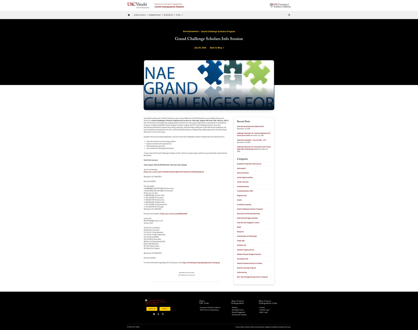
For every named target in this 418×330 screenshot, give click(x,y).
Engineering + (242, 195)
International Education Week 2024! (250, 126)
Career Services (243, 182)
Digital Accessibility (272, 327)
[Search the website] (289, 15)
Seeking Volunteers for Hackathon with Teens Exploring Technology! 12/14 (254, 148)
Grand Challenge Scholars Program (250, 209)
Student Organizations (245, 250)
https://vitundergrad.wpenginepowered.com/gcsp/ (201, 263)
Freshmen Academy (244, 204)
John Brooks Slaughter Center (248, 223)
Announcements (243, 173)
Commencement (243, 186)
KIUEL (239, 227)
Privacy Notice (240, 327)
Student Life (241, 245)
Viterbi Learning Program (246, 268)
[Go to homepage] (128, 15)
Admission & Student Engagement (169, 5)
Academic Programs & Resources (249, 164)
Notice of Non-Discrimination (255, 327)
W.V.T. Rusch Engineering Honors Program (252, 277)
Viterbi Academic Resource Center (249, 263)
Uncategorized (242, 259)
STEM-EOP (241, 241)
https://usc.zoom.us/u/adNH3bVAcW (173, 214)
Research (240, 232)
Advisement (241, 168)
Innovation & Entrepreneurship (248, 214)
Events (239, 200)
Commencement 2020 (245, 191)
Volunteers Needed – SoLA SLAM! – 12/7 (251, 140)
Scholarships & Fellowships (247, 236)
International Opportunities (247, 218)
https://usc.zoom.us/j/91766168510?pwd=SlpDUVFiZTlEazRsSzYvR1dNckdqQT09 (174, 172)
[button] (140, 15)
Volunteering (242, 272)
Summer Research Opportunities (249, 254)
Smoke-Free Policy (285, 327)
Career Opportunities (245, 177)
